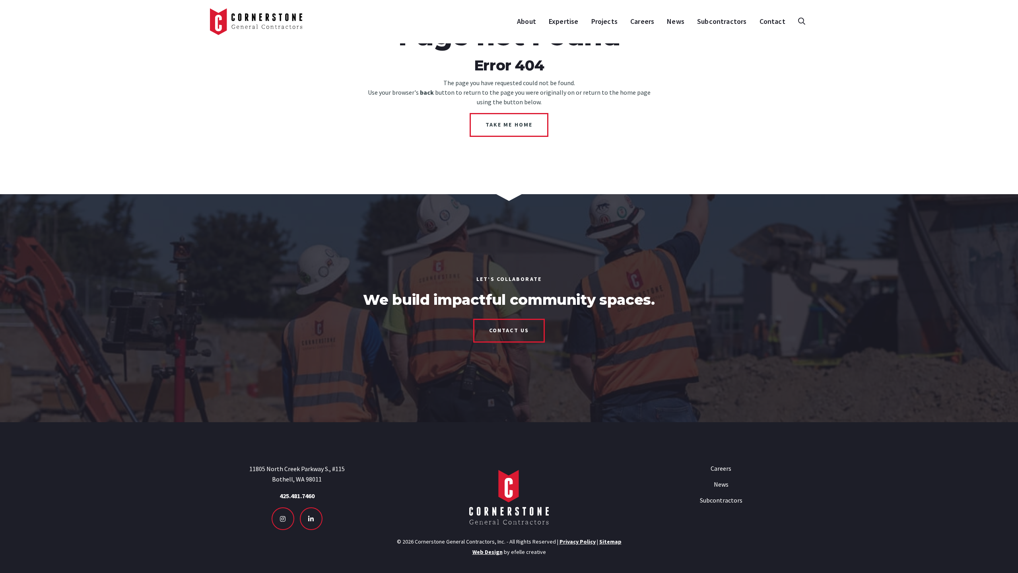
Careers (721, 468)
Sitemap (610, 541)
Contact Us (509, 330)
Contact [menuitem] (772, 21)
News (721, 484)
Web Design (487, 551)
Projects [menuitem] (604, 21)
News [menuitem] (675, 21)
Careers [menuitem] (642, 21)
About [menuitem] (526, 21)
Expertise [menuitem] (564, 21)
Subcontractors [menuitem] (722, 21)
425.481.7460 (297, 496)
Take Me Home (509, 124)
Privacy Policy (578, 541)
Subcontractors (721, 500)
